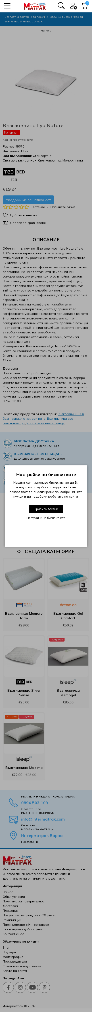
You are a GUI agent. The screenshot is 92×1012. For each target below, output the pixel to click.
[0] (85, 7)
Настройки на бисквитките (46, 518)
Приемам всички (46, 509)
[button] (7, 6)
